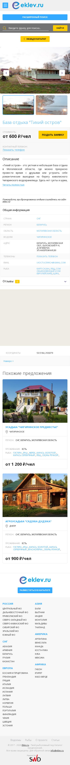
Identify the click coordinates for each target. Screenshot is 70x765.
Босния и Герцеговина (15, 673)
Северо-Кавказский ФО (15, 623)
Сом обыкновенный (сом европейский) (49, 271)
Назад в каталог (36, 39)
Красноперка (35, 549)
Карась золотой (46, 452)
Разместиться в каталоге (35, 590)
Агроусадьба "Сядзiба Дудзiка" (28, 521)
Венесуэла (41, 642)
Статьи (55, 740)
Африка (40, 664)
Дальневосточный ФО (15, 612)
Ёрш (25, 452)
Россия (8, 603)
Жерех (32, 452)
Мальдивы (41, 623)
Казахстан (8, 661)
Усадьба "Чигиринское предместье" (31, 427)
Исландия (8, 688)
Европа (8, 668)
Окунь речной (50, 455)
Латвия (7, 695)
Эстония (8, 725)
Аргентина (41, 639)
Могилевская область (49, 230)
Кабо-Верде (41, 676)
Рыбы (28, 740)
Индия (38, 616)
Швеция (7, 721)
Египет (38, 673)
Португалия (9, 710)
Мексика (39, 657)
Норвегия (8, 703)
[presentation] (6, 73)
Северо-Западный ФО (15, 619)
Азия (38, 603)
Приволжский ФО (12, 616)
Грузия (6, 657)
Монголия (41, 619)
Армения (7, 650)
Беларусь (42, 224)
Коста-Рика (41, 650)
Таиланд (40, 627)
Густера (17, 452)
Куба (37, 653)
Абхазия (7, 646)
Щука (56, 273)
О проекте (41, 740)
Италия (7, 684)
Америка (41, 634)
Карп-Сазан (43, 268)
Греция (6, 680)
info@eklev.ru (57, 750)
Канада (39, 646)
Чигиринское (44, 237)
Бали (38, 608)
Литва (6, 699)
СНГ (39, 218)
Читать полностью (13, 184)
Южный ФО (9, 634)
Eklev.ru (25, 745)
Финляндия (9, 714)
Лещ (52, 268)
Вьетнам (40, 612)
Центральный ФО (12, 608)
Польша (7, 706)
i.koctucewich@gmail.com (51, 262)
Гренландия (9, 676)
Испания (8, 691)
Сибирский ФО (11, 627)
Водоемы (16, 740)
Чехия (6, 718)
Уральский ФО (11, 631)
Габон (38, 669)
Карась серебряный (24, 455)
